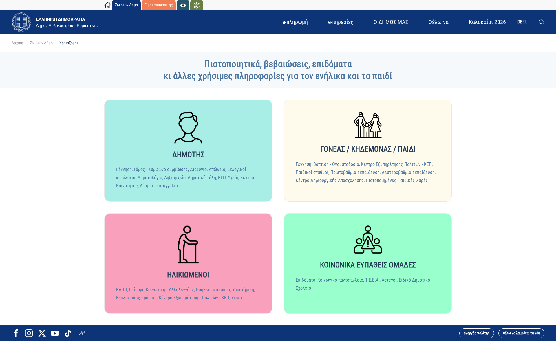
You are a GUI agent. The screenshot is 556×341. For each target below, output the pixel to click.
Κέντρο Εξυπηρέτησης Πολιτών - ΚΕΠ (396, 164)
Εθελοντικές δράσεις (136, 297)
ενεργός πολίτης (476, 333)
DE (519, 22)
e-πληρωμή (295, 22)
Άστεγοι (389, 280)
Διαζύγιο (198, 169)
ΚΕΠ (222, 177)
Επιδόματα (305, 280)
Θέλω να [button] (439, 22)
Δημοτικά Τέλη (202, 177)
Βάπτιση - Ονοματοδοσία (336, 164)
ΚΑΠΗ (121, 289)
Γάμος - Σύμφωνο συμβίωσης (161, 169)
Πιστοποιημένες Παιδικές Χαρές (397, 180)
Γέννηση (124, 169)
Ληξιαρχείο (175, 177)
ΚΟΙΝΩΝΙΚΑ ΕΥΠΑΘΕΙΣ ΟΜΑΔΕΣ (368, 265)
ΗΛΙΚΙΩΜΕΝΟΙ (188, 274)
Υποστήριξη (243, 289)
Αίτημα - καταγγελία (159, 185)
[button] (541, 22)
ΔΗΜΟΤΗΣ (188, 154)
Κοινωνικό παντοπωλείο (340, 280)
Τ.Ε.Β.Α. (372, 280)
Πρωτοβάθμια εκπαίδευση (355, 172)
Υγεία (233, 177)
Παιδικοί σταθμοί (312, 172)
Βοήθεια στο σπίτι (213, 289)
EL (524, 22)
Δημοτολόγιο (150, 177)
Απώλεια (217, 169)
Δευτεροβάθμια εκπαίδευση (408, 172)
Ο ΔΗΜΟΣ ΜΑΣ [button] (391, 22)
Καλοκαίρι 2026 (487, 22)
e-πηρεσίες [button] (340, 22)
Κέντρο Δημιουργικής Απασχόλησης (330, 180)
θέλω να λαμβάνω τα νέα (521, 333)
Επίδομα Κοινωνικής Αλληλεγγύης (161, 289)
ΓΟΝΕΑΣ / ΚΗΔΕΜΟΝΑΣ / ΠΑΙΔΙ (368, 149)
